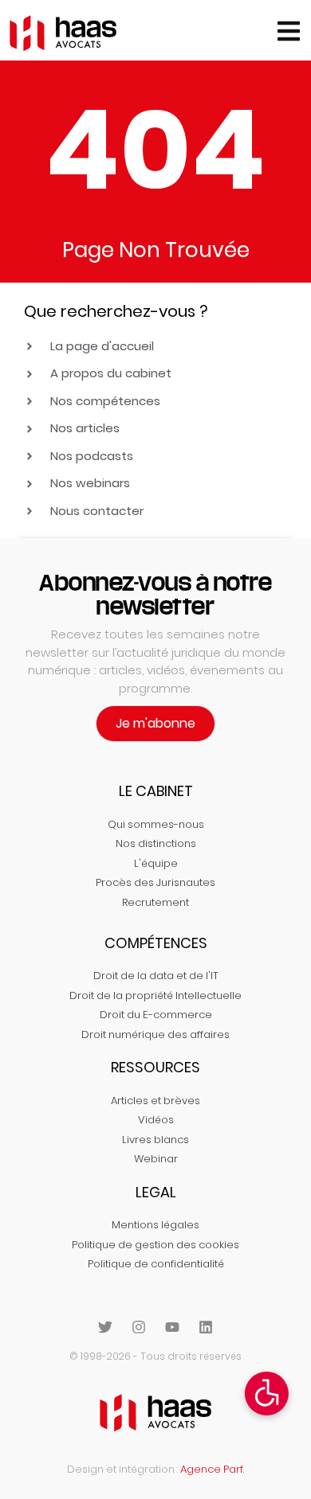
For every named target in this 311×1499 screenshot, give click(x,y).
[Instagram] (139, 1327)
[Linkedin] (206, 1327)
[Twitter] (105, 1327)
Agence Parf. (212, 1469)
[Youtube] (172, 1327)
